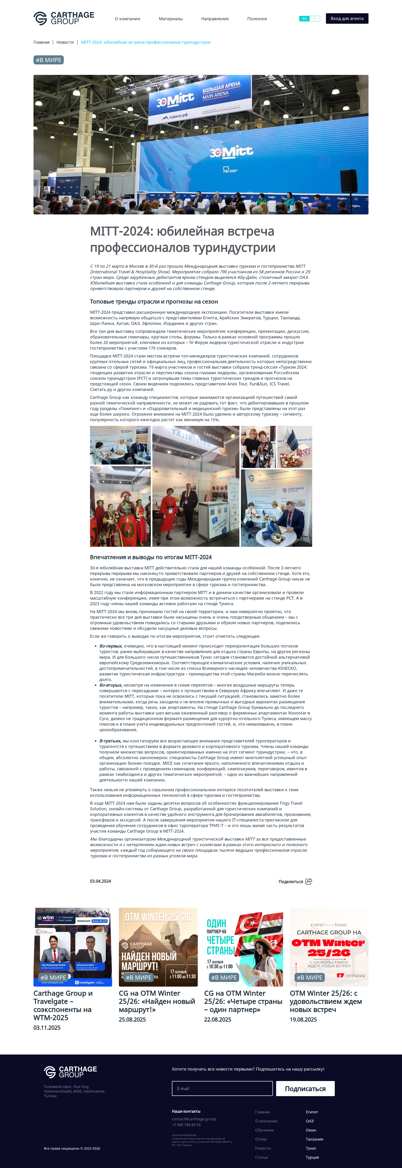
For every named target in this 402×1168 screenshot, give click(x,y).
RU (304, 18)
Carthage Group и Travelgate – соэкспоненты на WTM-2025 (63, 1005)
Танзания (314, 1139)
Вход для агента (347, 18)
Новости (160, 31)
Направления (215, 18)
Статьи (261, 1157)
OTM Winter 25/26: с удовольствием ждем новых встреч (326, 1001)
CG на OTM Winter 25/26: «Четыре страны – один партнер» (243, 1001)
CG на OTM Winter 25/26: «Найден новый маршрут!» (157, 1001)
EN (315, 18)
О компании (127, 18)
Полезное (257, 18)
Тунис (311, 1148)
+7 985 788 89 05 (186, 1124)
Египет (199, 31)
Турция (312, 1157)
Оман (311, 1130)
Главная (262, 1112)
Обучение (252, 31)
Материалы (171, 18)
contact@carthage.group (194, 1118)
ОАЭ (310, 1121)
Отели (261, 1139)
